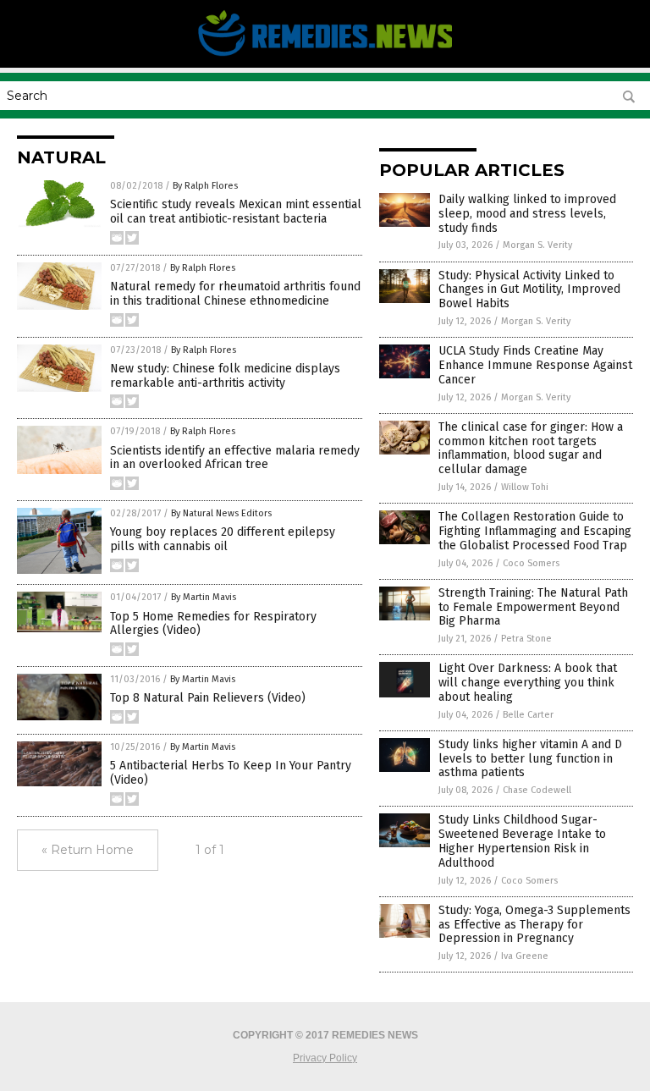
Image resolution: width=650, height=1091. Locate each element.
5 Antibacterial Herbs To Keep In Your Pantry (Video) (230, 772)
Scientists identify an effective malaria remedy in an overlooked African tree (235, 458)
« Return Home (87, 849)
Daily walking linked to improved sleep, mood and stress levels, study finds (527, 213)
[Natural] (325, 56)
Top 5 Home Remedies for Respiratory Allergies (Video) (213, 623)
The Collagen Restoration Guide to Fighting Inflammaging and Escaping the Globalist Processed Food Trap (534, 531)
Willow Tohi (524, 487)
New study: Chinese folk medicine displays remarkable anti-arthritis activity (225, 375)
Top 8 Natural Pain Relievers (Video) (208, 698)
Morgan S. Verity (537, 245)
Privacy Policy (325, 1058)
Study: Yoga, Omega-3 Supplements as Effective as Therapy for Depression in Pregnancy (534, 924)
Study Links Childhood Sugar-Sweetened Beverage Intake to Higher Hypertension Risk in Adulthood (522, 841)
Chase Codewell (537, 790)
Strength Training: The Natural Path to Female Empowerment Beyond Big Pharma (533, 607)
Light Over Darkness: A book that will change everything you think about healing (527, 682)
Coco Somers (531, 563)
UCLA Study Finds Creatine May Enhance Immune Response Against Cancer (535, 365)
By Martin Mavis (203, 597)
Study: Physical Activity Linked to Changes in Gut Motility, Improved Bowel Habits (529, 289)
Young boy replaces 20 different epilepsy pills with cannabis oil (222, 539)
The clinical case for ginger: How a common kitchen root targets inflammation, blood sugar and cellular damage (530, 448)
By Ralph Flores (205, 185)
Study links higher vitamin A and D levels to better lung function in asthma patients (530, 758)
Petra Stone (526, 638)
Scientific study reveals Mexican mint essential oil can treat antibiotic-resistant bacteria (235, 211)
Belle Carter (528, 714)
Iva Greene (524, 956)
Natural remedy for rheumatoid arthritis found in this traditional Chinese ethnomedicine (235, 293)
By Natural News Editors (221, 513)
